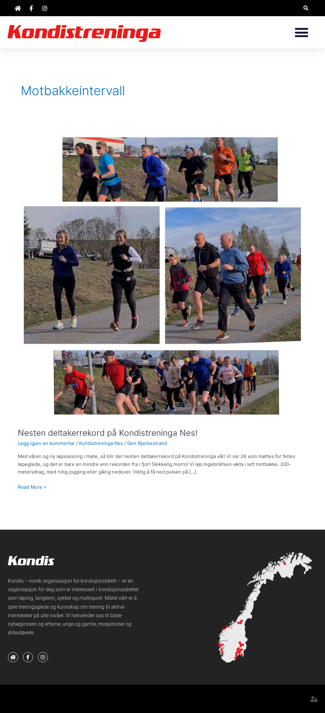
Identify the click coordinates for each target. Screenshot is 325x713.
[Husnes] (222, 652)
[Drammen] (237, 652)
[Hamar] (241, 646)
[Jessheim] (241, 650)
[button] (306, 8)
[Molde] (228, 627)
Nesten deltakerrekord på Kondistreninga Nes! (107, 433)
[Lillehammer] (239, 642)
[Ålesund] (223, 629)
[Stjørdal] (241, 623)
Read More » (32, 486)
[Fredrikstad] (242, 654)
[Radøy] (219, 644)
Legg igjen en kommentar (46, 443)
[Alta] (285, 564)
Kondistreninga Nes (101, 443)
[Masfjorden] (222, 645)
